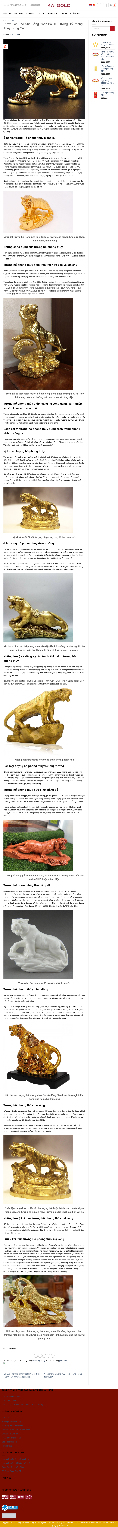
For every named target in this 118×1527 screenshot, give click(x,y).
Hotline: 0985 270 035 (11, 1396)
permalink (63, 1361)
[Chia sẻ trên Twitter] (40, 1356)
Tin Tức (41, 13)
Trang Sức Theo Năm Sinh (13, 1467)
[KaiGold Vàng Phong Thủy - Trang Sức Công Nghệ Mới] (59, 5)
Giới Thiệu (18, 13)
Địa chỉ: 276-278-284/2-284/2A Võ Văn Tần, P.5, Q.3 (23, 1405)
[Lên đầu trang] (113, 1524)
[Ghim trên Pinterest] (48, 1356)
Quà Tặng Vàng (9, 20)
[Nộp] (112, 28)
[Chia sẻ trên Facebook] (36, 1356)
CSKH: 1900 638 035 (10, 1400)
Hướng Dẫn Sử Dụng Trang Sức (15, 1459)
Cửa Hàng (29, 13)
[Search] (99, 5)
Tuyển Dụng (74, 13)
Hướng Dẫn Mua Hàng (11, 1422)
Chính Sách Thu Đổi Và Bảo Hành (16, 1430)
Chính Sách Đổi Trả (10, 1434)
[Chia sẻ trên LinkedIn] (53, 1356)
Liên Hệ (64, 13)
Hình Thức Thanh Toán (11, 1438)
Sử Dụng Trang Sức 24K (12, 1471)
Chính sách (52, 13)
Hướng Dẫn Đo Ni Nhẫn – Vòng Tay (16, 1463)
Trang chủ (7, 13)
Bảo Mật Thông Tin (9, 1442)
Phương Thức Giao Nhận (12, 1426)
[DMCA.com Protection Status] (9, 1516)
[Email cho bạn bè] (44, 1356)
